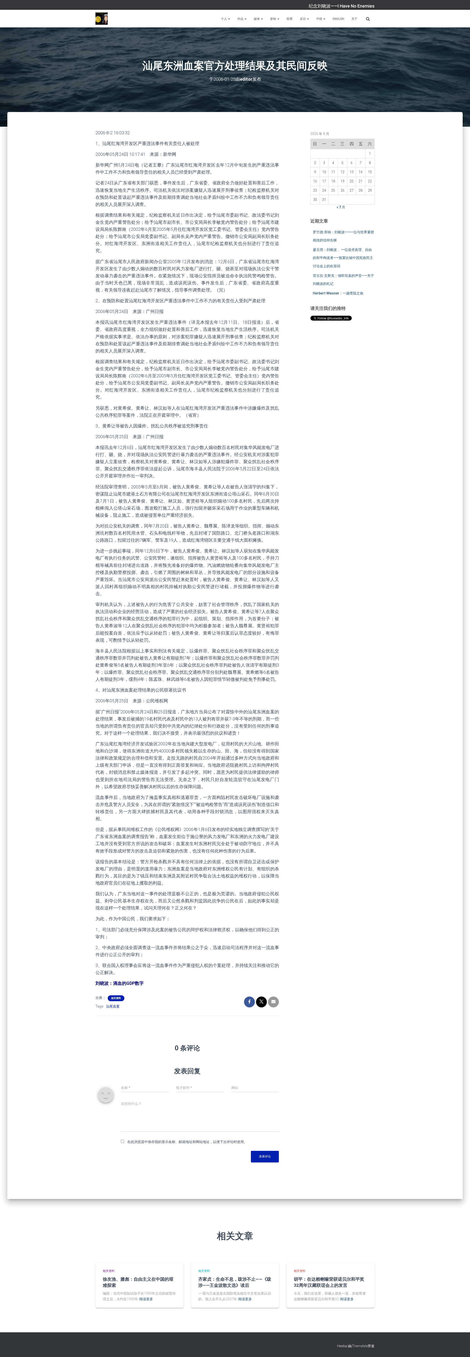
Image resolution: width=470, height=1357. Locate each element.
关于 (354, 19)
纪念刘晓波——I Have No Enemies (342, 6)
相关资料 (116, 998)
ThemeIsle (360, 1346)
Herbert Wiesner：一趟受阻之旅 (338, 293)
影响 (273, 19)
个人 (224, 19)
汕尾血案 (113, 1006)
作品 (240, 19)
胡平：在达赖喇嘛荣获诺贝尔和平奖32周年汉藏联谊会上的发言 (329, 1282)
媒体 (257, 19)
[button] (229, 19)
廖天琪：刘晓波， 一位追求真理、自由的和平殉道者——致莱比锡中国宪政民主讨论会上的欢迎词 (343, 258)
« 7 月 (341, 207)
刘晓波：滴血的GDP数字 (119, 983)
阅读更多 (146, 1299)
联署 (290, 19)
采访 (303, 19)
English (338, 19)
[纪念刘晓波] (101, 18)
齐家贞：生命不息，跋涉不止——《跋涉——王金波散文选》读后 (234, 1282)
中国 (319, 19)
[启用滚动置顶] (460, 1347)
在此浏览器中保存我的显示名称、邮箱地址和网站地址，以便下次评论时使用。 (187, 1142)
